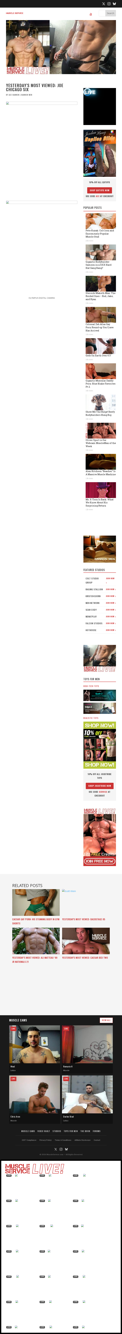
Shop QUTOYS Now (99, 190)
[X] (103, 3)
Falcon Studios (101, 623)
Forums (97, 1131)
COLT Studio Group (100, 580)
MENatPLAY (101, 616)
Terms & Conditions (63, 1140)
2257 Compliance (29, 1140)
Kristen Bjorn (101, 596)
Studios (57, 1131)
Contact (97, 1140)
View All (106, 1020)
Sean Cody (101, 609)
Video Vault (43, 1131)
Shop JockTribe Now (99, 785)
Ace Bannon (14, 95)
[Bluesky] (114, 3)
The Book (85, 1131)
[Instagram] (109, 3)
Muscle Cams (28, 1131)
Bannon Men (26, 95)
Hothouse (101, 630)
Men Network (101, 602)
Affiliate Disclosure (83, 1140)
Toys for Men (71, 1131)
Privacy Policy (46, 1140)
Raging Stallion (101, 589)
